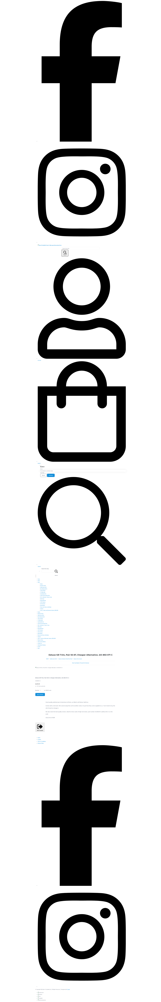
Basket (43, 475)
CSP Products (42, 602)
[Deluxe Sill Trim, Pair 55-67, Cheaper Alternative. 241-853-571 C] (37, 671)
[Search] (56, 571)
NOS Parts (42, 598)
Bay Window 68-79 (43, 588)
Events (39, 646)
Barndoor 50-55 (43, 585)
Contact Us (40, 643)
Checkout (51, 475)
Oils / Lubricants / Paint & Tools (46, 597)
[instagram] (82, 242)
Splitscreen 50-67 (43, 587)
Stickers (41, 608)
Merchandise (42, 605)
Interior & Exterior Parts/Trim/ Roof (65, 658)
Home (39, 579)
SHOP (47, 658)
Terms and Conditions (42, 641)
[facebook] (82, 141)
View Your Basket (75, 662)
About (39, 580)
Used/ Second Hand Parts (45, 595)
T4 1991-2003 (42, 592)
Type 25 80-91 (42, 590)
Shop (39, 582)
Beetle (41, 583)
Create (68, 989)
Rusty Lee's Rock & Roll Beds (45, 607)
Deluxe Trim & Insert (78, 658)
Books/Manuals (43, 600)
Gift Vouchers (42, 603)
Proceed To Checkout (84, 662)
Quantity (37, 690)
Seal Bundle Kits (43, 593)
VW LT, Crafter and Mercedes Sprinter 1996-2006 (49, 610)
